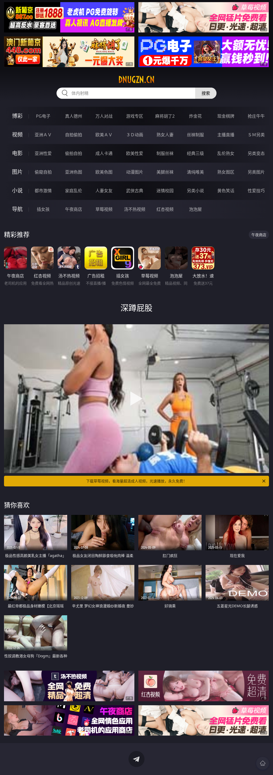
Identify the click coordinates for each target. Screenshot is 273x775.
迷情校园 (165, 191)
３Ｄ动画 (134, 135)
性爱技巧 (256, 191)
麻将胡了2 (165, 116)
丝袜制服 (195, 135)
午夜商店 (73, 209)
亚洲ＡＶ (43, 135)
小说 (17, 190)
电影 (17, 153)
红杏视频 (165, 209)
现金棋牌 (225, 116)
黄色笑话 (225, 191)
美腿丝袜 (165, 172)
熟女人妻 (165, 135)
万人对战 (104, 116)
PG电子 (43, 116)
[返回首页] (262, 763)
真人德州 (73, 116)
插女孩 (43, 209)
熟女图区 (225, 172)
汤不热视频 (134, 209)
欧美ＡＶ (104, 135)
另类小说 (195, 191)
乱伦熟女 (225, 153)
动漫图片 (134, 172)
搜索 (206, 93)
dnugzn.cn (136, 79)
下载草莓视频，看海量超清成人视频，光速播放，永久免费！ (136, 480)
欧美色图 (104, 172)
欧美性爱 (134, 153)
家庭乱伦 (73, 191)
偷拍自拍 (73, 153)
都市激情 (43, 191)
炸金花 (195, 116)
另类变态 (256, 153)
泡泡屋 (195, 209)
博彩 (17, 116)
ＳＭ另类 (256, 135)
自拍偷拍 (73, 135)
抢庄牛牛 (256, 116)
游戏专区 (134, 116)
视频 (17, 134)
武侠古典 (134, 191)
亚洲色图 (73, 172)
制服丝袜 (165, 153)
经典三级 (195, 153)
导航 (17, 209)
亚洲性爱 (43, 153)
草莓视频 (104, 209)
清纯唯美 (195, 172)
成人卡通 (104, 153)
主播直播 (225, 135)
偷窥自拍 (43, 172)
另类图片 (256, 172)
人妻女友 (104, 191)
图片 (17, 171)
